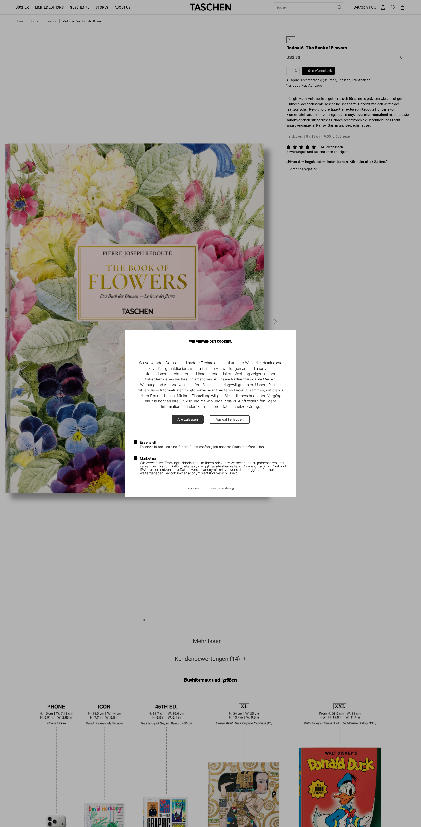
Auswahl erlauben (230, 419)
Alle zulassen (187, 419)
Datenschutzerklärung (220, 488)
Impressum (194, 488)
